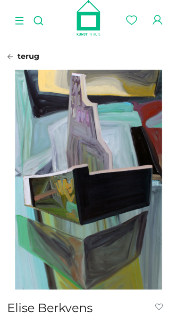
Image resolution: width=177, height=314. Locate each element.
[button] (161, 307)
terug (27, 56)
